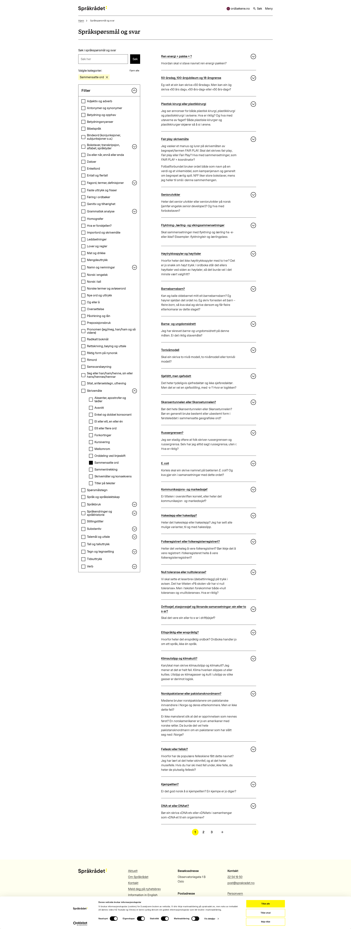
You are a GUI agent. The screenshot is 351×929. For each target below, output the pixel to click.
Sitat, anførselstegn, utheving (106, 383)
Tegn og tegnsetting (100, 551)
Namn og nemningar (101, 267)
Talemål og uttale (98, 537)
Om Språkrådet (138, 877)
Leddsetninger (97, 239)
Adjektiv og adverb (99, 101)
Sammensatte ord (106, 462)
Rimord (92, 360)
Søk (259, 8)
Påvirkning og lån (98, 316)
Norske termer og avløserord (106, 288)
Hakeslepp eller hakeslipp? (179, 515)
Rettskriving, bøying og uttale (106, 346)
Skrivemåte (94, 391)
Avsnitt (99, 408)
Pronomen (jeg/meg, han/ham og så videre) (111, 331)
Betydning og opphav (101, 115)
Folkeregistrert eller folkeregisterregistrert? (190, 541)
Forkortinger (102, 435)
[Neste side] (222, 832)
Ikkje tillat (265, 921)
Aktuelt (133, 871)
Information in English (143, 895)
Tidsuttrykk (94, 559)
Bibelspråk (94, 128)
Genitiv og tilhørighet (101, 204)
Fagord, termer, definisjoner (105, 183)
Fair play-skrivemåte (175, 139)
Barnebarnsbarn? (173, 289)
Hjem (81, 20)
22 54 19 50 (234, 877)
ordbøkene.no (240, 8)
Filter (85, 90)
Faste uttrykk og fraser (102, 190)
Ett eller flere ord (105, 428)
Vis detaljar (209, 918)
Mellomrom (102, 449)
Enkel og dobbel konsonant (112, 414)
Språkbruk (94, 504)
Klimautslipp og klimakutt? (179, 658)
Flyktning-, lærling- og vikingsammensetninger (192, 225)
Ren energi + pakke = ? (176, 56)
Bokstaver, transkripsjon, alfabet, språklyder (103, 146)
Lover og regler (97, 246)
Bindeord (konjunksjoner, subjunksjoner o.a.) (104, 137)
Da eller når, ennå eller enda (105, 155)
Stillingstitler (95, 521)
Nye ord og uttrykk (99, 295)
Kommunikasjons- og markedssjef (184, 489)
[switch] (141, 918)
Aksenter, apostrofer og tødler (110, 399)
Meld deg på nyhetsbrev (144, 889)
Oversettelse (95, 309)
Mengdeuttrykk (97, 260)
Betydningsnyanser (100, 122)
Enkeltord (93, 168)
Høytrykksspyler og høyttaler (181, 254)
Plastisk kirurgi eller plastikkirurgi (183, 104)
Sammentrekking (106, 469)
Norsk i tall (94, 282)
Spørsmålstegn (97, 490)
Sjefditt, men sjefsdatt (176, 376)
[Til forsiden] (92, 8)
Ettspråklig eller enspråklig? (180, 632)
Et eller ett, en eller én (108, 421)
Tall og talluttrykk (98, 544)
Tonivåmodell (170, 350)
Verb (90, 566)
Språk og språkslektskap (103, 497)
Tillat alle (265, 904)
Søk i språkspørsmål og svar (97, 50)
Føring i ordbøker (98, 197)
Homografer (95, 219)
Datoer (91, 162)
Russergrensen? (172, 433)
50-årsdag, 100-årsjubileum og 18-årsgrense (191, 78)
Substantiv (94, 529)
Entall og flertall (97, 175)
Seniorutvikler (170, 195)
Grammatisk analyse (100, 211)
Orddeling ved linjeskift (109, 456)
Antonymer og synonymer (104, 108)
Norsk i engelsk (97, 275)
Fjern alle (134, 70)
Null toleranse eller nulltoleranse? (183, 572)
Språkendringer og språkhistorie (99, 513)
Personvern (235, 893)
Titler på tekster (104, 483)
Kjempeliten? (170, 784)
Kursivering (102, 442)
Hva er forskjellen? (99, 226)
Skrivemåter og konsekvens (113, 476)
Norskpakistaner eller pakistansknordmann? (191, 693)
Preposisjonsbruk (99, 323)
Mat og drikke (96, 253)
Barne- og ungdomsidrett (178, 324)
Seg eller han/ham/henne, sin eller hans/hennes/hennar (110, 375)
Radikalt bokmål (97, 339)
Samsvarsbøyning (99, 367)
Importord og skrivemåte (103, 232)
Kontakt (133, 883)
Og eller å (93, 302)
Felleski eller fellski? (174, 749)
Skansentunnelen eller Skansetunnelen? (188, 402)
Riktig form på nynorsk (102, 353)
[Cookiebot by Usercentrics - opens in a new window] (80, 924)
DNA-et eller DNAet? (175, 806)
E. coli (165, 463)
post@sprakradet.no (240, 883)
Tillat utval (266, 913)
